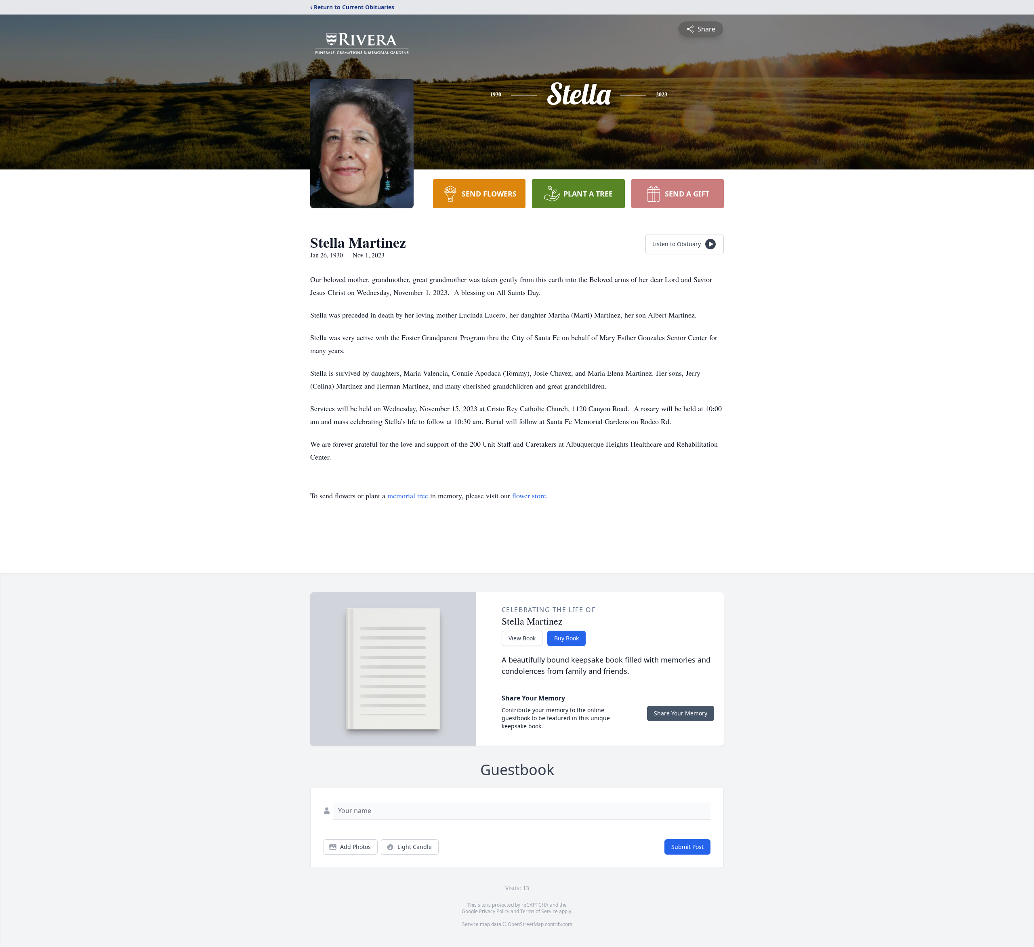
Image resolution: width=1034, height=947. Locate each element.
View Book (522, 638)
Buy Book (566, 638)
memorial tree (407, 495)
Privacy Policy (494, 911)
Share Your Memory (680, 713)
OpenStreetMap (526, 924)
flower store (529, 495)
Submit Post (687, 847)
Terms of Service (539, 911)
